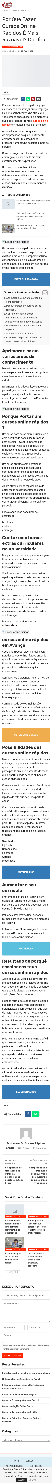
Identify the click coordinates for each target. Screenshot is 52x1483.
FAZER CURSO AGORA (26, 279)
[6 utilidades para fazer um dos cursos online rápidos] (8, 228)
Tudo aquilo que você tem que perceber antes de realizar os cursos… (30, 216)
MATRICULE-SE (26, 872)
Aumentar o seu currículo (20, 333)
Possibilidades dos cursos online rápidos (24, 327)
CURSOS (30, 1461)
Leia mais (33, 1480)
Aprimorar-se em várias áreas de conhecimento (24, 299)
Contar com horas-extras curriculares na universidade (21, 315)
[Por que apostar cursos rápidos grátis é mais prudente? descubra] (37, 1244)
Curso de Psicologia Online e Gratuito (21, 1400)
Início (16, 1461)
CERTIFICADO (36, 1466)
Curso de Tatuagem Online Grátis (19, 1412)
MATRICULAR (26, 948)
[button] (43, 293)
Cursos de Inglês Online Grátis (17, 1406)
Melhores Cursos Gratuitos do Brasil (21, 1379)
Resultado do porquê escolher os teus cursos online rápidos (24, 339)
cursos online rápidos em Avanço (24, 321)
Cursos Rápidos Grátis (12, 47)
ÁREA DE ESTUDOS (14, 1466)
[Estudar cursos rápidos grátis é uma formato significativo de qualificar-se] (8, 204)
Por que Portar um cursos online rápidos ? (23, 307)
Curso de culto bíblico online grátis (20, 1394)
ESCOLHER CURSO (26, 1091)
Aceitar (21, 1480)
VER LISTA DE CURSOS (26, 734)
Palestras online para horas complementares (26, 1373)
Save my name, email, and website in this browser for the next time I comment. (26, 1347)
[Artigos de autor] (26, 1133)
